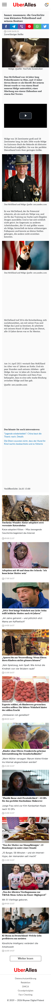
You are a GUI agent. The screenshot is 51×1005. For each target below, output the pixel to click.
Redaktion (25, 983)
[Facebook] (6, 26)
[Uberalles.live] (24, 4)
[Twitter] (45, 26)
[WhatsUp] (37, 26)
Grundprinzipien (25, 991)
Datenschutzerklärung (25, 978)
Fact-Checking (25, 995)
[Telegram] (14, 26)
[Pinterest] (29, 26)
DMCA (25, 987)
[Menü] (4, 4)
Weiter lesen (25, 958)
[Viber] (22, 26)
